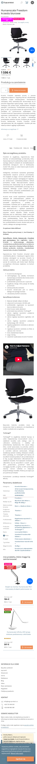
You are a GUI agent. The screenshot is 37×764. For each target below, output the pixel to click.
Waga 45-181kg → (20, 503)
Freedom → (18, 498)
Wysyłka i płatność (7, 668)
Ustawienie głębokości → (23, 528)
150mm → (18, 521)
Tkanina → (18, 511)
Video (3, 683)
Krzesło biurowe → (21, 487)
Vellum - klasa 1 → (20, 523)
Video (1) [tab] (26, 148)
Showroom (4, 673)
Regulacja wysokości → (22, 526)
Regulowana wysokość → (23, 519)
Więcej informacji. (17, 753)
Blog (2, 681)
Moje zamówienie (6, 686)
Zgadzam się (20, 759)
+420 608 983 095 (9, 708)
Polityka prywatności (7, 691)
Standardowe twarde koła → (24, 543)
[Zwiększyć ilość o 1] (8, 89)
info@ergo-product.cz (11, 702)
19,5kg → (17, 546)
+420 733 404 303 (9, 704)
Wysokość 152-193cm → (22, 501)
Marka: (8, 24)
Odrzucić (3, 759)
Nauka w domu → (26, 506)
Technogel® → (19, 530)
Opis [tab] (10, 148)
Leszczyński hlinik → (21, 532)
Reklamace (4, 678)
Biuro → (17, 506)
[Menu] (32, 3)
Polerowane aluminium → (23, 539)
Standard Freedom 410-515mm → (23, 536)
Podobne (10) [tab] (18, 148)
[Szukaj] (22, 3)
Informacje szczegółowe (8, 129)
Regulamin (4, 689)
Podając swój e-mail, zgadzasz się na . (17, 726)
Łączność (4, 670)
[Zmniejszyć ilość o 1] (8, 91)
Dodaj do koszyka (20, 90)
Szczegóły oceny (23, 22)
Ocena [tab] (32, 148)
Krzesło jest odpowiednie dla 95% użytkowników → (23, 550)
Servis (3, 676)
